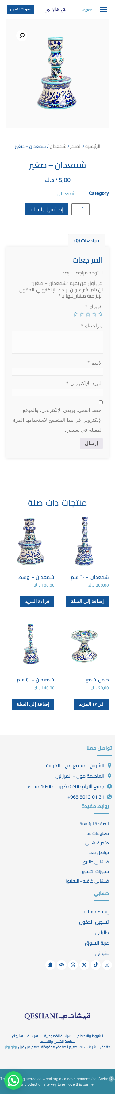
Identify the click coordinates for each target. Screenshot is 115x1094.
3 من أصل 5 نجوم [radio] (88, 314)
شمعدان (58, 146)
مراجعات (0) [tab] (86, 240)
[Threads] (73, 965)
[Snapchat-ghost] (50, 965)
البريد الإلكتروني (84, 383)
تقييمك (94, 306)
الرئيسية (92, 146)
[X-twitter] (84, 965)
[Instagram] (107, 965)
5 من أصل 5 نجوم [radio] (75, 314)
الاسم (95, 362)
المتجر (76, 146)
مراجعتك (92, 325)
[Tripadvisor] (62, 965)
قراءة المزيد (37, 601)
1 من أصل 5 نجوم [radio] (100, 314)
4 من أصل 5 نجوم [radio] (81, 314)
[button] (104, 9)
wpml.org (50, 1078)
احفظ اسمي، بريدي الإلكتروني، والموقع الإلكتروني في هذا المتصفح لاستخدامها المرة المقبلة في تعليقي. (58, 420)
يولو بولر (11, 1046)
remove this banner (78, 1084)
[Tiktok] (96, 965)
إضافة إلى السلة (47, 209)
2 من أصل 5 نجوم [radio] (94, 314)
